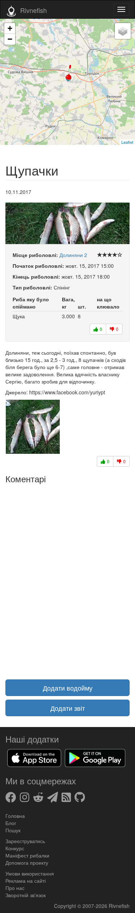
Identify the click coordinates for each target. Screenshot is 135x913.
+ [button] (10, 28)
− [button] (10, 39)
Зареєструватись (25, 841)
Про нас (14, 887)
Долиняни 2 (73, 254)
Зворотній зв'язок (25, 895)
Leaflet (127, 142)
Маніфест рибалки (27, 855)
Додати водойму (68, 687)
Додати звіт (67, 708)
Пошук (13, 830)
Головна (15, 815)
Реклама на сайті (25, 880)
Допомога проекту (26, 862)
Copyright (65, 905)
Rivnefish (119, 905)
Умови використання (29, 873)
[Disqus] (67, 577)
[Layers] (123, 31)
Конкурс (14, 848)
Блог (10, 822)
